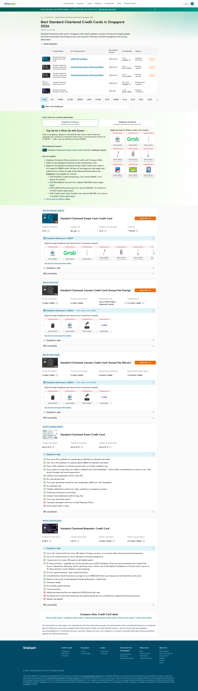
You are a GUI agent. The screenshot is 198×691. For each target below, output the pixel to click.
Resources (65, 653)
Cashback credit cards (73, 618)
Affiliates (162, 658)
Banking (98, 3)
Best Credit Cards (54, 618)
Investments (109, 3)
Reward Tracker (130, 3)
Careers (162, 660)
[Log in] (192, 3)
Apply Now (145, 218)
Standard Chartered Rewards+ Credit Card (84, 528)
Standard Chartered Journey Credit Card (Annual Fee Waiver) (95, 362)
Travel (84, 651)
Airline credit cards (126, 618)
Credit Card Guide (143, 618)
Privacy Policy (164, 656)
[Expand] (131, 106)
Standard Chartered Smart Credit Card (82, 434)
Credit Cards (68, 3)
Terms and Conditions (55, 199)
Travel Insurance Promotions (125, 655)
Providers (65, 656)
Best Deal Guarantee (127, 658)
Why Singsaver (164, 651)
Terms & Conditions (166, 653)
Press (161, 663)
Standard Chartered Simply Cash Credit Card (86, 218)
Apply (152, 59)
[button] (87, 106)
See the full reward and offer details (58, 263)
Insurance (80, 3)
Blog (119, 3)
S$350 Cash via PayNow (79, 59)
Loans (89, 3)
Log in (186, 4)
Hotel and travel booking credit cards (100, 618)
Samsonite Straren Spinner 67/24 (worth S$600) (87, 67)
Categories (65, 651)
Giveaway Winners (146, 658)
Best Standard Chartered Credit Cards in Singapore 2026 (74, 17)
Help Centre (144, 656)
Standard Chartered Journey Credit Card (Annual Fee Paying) (95, 290)
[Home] (42, 17)
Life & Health (86, 653)
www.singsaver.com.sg (91, 676)
